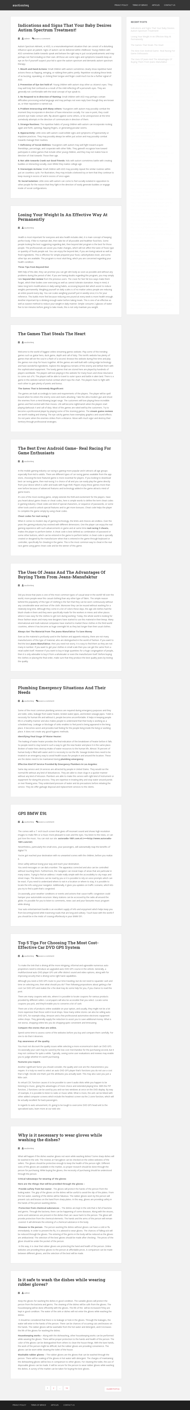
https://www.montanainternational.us (148, 170)
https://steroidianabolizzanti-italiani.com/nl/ (151, 199)
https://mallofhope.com (142, 160)
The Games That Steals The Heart (52, 333)
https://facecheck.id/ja (141, 241)
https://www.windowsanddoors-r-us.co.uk (151, 121)
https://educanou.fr (140, 174)
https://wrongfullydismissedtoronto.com (150, 227)
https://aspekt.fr (138, 181)
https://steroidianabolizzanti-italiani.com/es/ (152, 202)
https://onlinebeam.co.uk (142, 283)
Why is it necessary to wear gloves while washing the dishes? (60, 1137)
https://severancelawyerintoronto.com (149, 223)
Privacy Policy (121, 5)
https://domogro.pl (163, 301)
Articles (156, 5)
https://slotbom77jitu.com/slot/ (146, 100)
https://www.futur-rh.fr (141, 248)
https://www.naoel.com (142, 86)
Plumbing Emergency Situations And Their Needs (62, 690)
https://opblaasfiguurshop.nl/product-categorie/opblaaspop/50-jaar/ (148, 135)
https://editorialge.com (149, 262)
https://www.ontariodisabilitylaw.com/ (149, 294)
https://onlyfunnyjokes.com (144, 93)
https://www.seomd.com (161, 273)
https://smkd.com (144, 301)
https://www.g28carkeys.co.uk (145, 128)
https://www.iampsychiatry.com (146, 117)
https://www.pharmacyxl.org (144, 280)
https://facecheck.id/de (163, 248)
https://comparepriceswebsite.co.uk (148, 82)
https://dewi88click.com (142, 96)
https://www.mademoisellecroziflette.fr (149, 184)
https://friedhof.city (140, 107)
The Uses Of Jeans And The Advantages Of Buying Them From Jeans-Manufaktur (61, 574)
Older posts (112, 1389)
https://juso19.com (140, 195)
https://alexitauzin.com (156, 213)
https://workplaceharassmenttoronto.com (151, 216)
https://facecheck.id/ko (144, 237)
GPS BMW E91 (32, 813)
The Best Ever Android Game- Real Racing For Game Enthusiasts (64, 450)
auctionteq (21, 5)
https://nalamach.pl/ (140, 287)
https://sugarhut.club (159, 174)
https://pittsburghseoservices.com (147, 244)
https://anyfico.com (140, 308)
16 (67, 1388)
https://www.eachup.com (162, 304)
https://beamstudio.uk (157, 181)
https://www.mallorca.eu (160, 103)
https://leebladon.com (141, 266)
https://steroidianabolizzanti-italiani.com (150, 206)
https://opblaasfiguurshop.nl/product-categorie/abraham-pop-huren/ (152, 150)
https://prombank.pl (140, 251)
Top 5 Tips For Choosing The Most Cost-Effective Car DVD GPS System (58, 945)
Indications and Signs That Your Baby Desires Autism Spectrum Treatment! (64, 28)
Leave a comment (42, 38)
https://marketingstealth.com (145, 276)
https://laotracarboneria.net (144, 89)
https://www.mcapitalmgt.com (145, 290)
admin (27, 38)
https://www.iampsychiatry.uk (145, 125)
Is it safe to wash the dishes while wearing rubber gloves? (61, 1282)
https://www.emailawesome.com (146, 192)
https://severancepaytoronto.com (147, 220)
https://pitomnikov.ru (160, 308)
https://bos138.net (139, 103)
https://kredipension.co (142, 114)
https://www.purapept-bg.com (145, 79)
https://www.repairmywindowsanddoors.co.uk (153, 163)
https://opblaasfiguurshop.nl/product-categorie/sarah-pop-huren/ (151, 143)
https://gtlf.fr (158, 241)
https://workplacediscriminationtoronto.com (152, 230)
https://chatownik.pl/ (164, 283)
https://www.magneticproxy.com (146, 188)
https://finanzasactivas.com (144, 110)
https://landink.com (140, 273)
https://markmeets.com (142, 75)
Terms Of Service (140, 5)
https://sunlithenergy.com (151, 269)
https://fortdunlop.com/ (160, 177)
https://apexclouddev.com (155, 156)
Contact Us (169, 5)
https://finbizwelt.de (140, 304)
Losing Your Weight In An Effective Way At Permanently (62, 217)
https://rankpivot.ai (140, 177)
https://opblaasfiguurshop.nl (144, 167)
